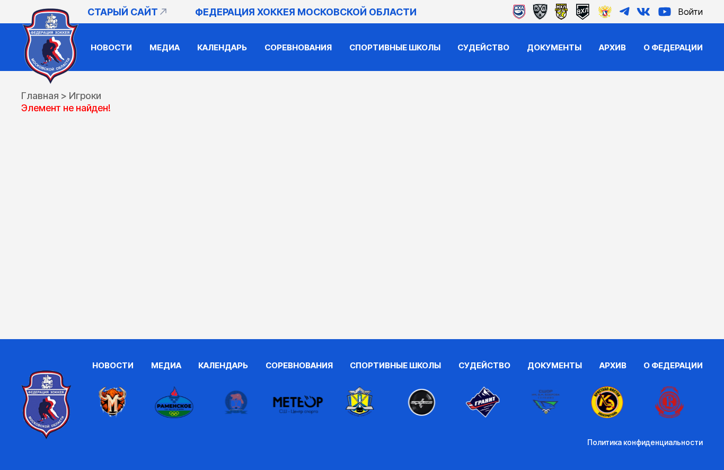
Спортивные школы (394, 47)
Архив (612, 47)
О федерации (673, 47)
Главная (40, 95)
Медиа (164, 47)
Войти (690, 11)
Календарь (222, 47)
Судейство (483, 47)
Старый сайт (122, 11)
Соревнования (298, 47)
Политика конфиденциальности (645, 442)
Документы (554, 47)
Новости (111, 47)
